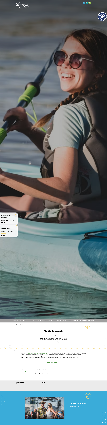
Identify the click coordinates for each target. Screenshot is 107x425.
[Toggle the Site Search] (86, 3)
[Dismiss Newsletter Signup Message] (16, 214)
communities (60, 356)
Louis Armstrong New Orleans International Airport (37, 353)
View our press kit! (53, 362)
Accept (3, 235)
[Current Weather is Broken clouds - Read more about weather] (83, 3)
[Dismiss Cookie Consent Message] (16, 226)
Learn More (74, 410)
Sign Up (3, 222)
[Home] (22, 4)
